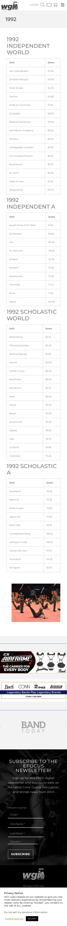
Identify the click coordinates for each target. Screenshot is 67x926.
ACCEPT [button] (32, 918)
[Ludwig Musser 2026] (33, 700)
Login (34, 4)
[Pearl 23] (33, 672)
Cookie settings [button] (14, 918)
